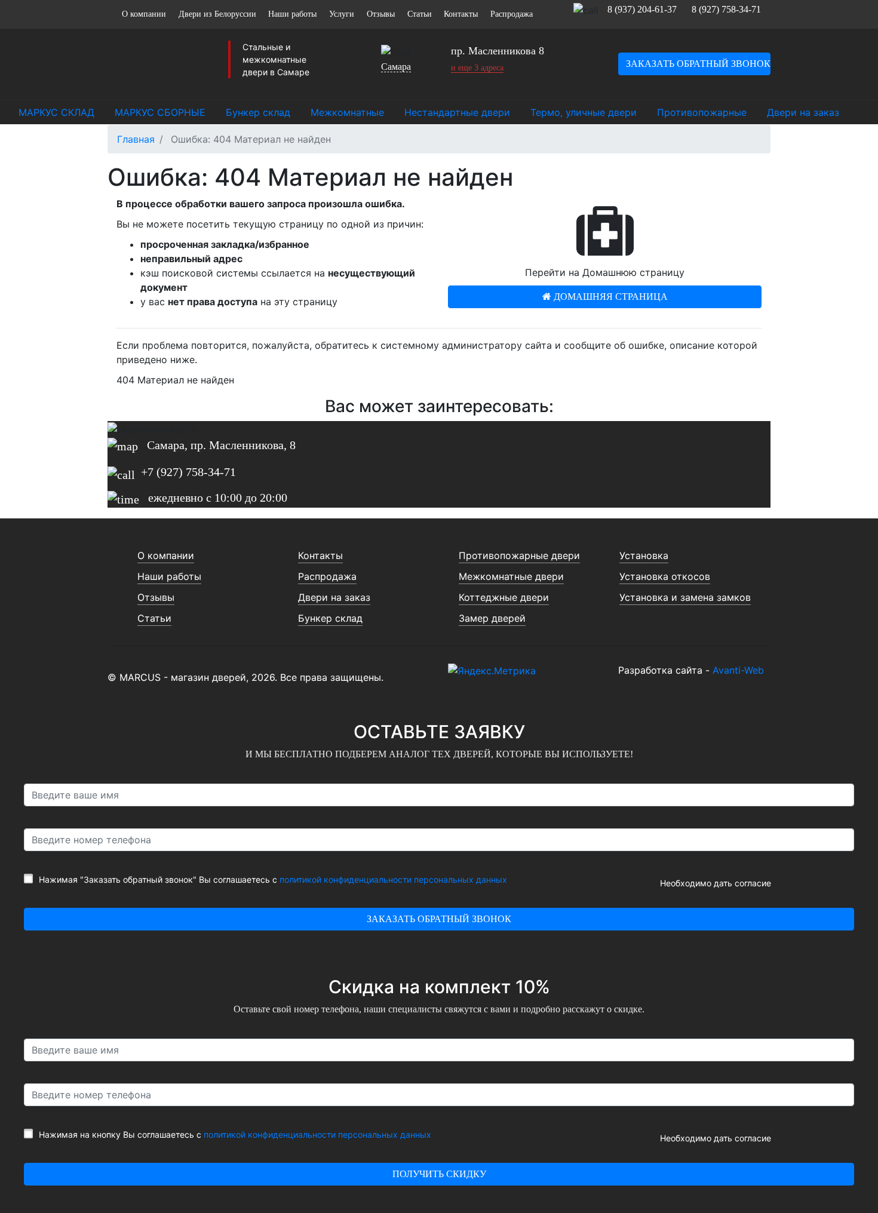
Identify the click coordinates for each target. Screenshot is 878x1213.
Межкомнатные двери (511, 576)
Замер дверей (492, 618)
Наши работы (292, 14)
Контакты (461, 14)
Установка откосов (664, 576)
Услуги (341, 14)
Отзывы (381, 14)
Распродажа (511, 14)
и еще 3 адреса (477, 67)
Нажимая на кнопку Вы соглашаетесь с (235, 1134)
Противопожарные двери (519, 555)
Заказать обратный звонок (698, 64)
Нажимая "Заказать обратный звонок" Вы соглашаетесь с (273, 879)
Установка (643, 555)
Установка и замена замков (685, 597)
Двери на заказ (334, 597)
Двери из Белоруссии (217, 14)
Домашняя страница (609, 296)
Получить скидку (439, 1174)
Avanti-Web (738, 670)
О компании (144, 14)
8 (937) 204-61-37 (642, 9)
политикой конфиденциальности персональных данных (393, 879)
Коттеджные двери (504, 597)
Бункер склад (330, 618)
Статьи (419, 14)
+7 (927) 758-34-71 (188, 471)
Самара (396, 67)
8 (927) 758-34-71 (726, 9)
